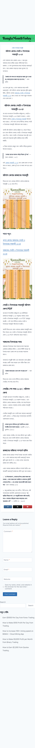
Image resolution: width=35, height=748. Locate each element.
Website (7, 579)
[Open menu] (33, 38)
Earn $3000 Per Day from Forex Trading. (19, 618)
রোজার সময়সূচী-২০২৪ (11, 163)
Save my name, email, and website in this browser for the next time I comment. (18, 587)
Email (6, 570)
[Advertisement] (17, 17)
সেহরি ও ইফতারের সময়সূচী (17, 48)
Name (7, 560)
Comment (8, 531)
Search (3, 602)
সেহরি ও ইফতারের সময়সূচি (18, 119)
